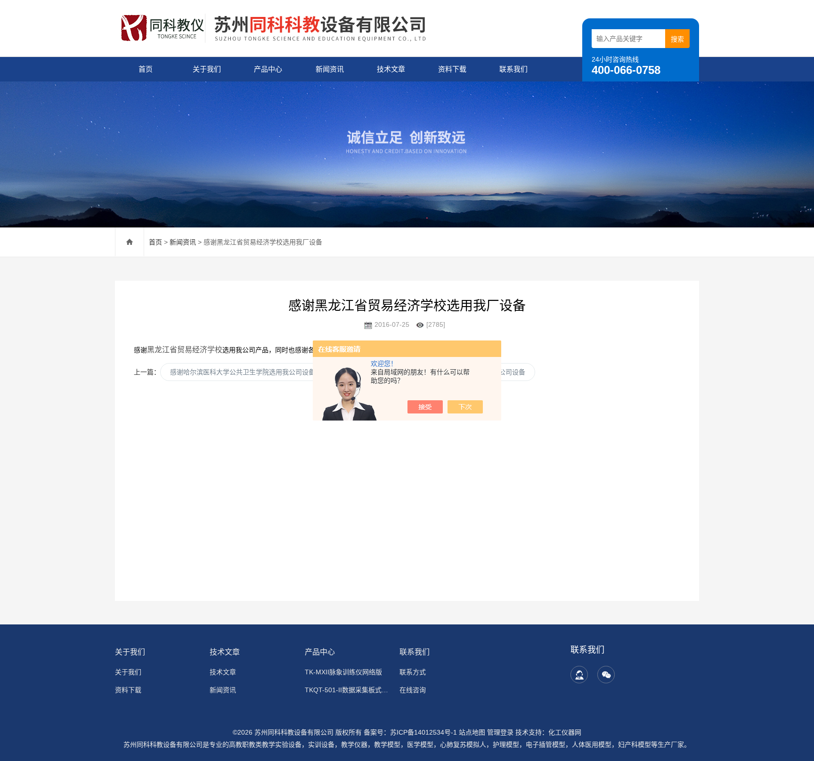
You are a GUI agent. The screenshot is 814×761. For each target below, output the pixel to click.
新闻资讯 (330, 69)
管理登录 (500, 732)
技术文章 (391, 69)
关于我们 (207, 69)
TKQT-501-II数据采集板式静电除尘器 (346, 690)
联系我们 (513, 69)
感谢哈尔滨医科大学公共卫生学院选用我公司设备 (242, 372)
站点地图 (472, 732)
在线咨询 (412, 690)
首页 (145, 69)
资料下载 (452, 69)
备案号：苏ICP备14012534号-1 (410, 732)
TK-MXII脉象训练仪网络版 (343, 672)
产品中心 (268, 69)
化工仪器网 (564, 732)
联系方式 (412, 672)
